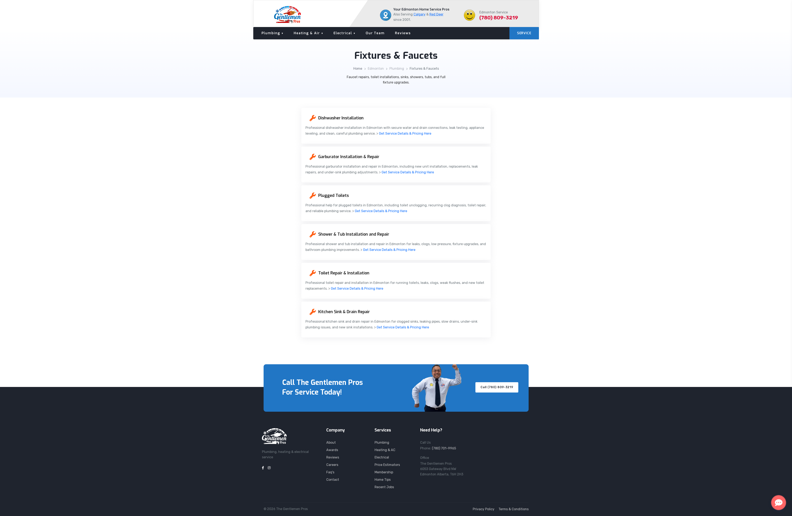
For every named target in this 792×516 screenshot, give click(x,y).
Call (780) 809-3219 (497, 387)
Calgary (419, 14)
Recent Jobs (384, 487)
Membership (384, 472)
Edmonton (376, 69)
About (331, 442)
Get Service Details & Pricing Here (405, 133)
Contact (332, 480)
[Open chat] (778, 502)
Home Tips (383, 480)
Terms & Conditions (514, 509)
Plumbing (271, 33)
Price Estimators (387, 465)
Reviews (403, 33)
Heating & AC (385, 450)
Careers (332, 465)
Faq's (330, 472)
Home (357, 69)
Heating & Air (307, 33)
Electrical (343, 33)
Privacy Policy (483, 509)
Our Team (375, 33)
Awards (332, 450)
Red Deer (436, 14)
